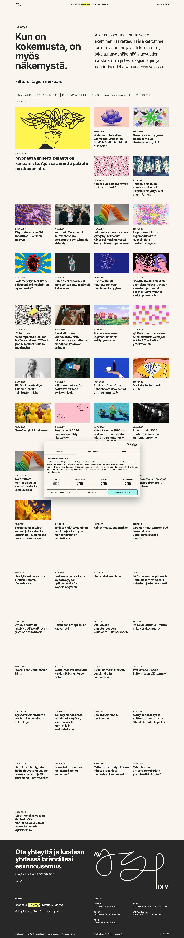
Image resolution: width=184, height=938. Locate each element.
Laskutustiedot (54, 934)
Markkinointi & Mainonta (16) (74, 95)
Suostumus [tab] (60, 451)
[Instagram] (21, 881)
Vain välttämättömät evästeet (61, 492)
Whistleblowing (68, 934)
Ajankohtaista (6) (24, 95)
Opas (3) (95, 95)
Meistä (104, 4)
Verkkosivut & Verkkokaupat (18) (117, 95)
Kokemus (75, 4)
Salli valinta (92, 492)
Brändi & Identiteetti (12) (47, 95)
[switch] (80, 483)
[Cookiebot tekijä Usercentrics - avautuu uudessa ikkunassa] (128, 444)
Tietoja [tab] (123, 451)
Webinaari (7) (22, 101)
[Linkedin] (16, 881)
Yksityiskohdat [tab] (92, 451)
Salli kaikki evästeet (122, 492)
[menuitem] (75, 4)
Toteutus (96, 4)
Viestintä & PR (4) (143, 95)
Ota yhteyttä (163, 4)
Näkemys (85, 4)
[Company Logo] (18, 4)
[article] (52, 51)
